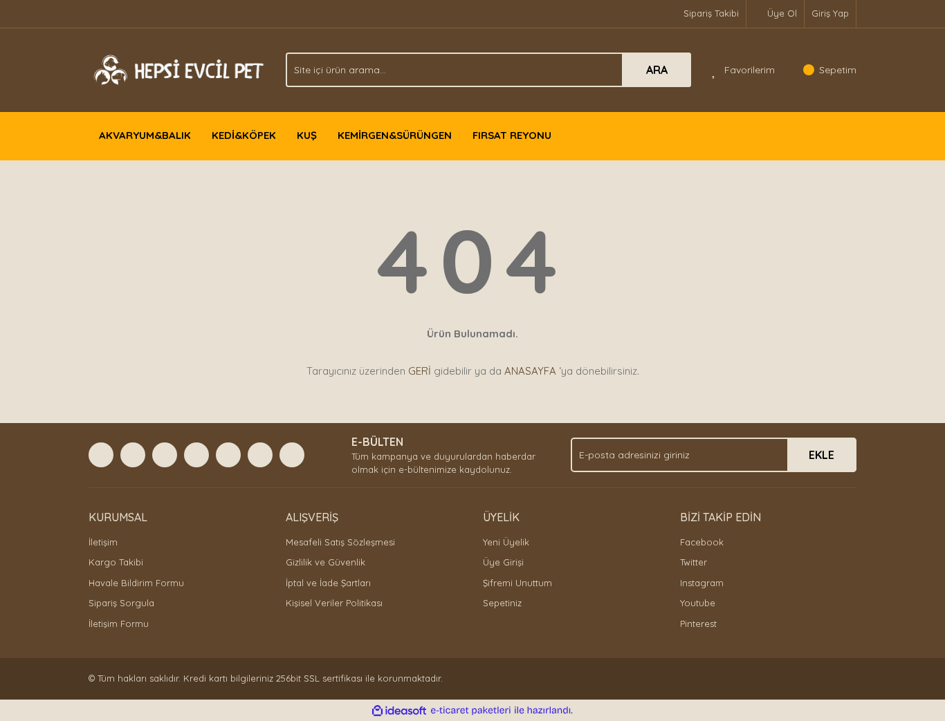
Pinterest (698, 623)
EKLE (821, 455)
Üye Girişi (503, 562)
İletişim (103, 541)
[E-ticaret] (470, 711)
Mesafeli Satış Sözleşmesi (340, 541)
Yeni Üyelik (506, 541)
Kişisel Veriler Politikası (334, 602)
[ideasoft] (399, 711)
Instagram (702, 582)
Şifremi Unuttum (517, 582)
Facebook (702, 541)
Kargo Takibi (116, 562)
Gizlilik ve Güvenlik (325, 562)
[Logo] (177, 68)
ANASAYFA (530, 370)
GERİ (419, 370)
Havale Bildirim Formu (136, 582)
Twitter (693, 562)
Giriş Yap (830, 13)
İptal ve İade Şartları (328, 582)
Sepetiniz (502, 602)
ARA (657, 70)
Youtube (697, 602)
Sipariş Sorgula (121, 602)
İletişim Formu (119, 623)
